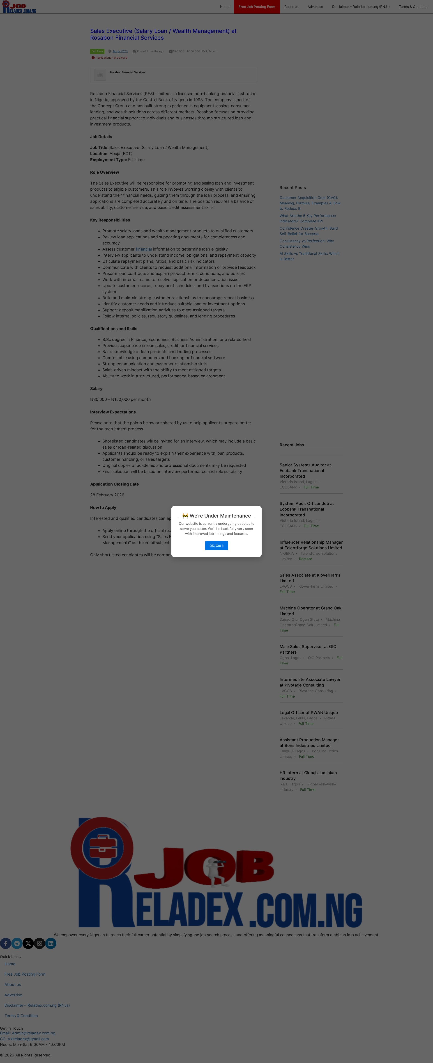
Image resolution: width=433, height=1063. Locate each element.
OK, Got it (217, 545)
